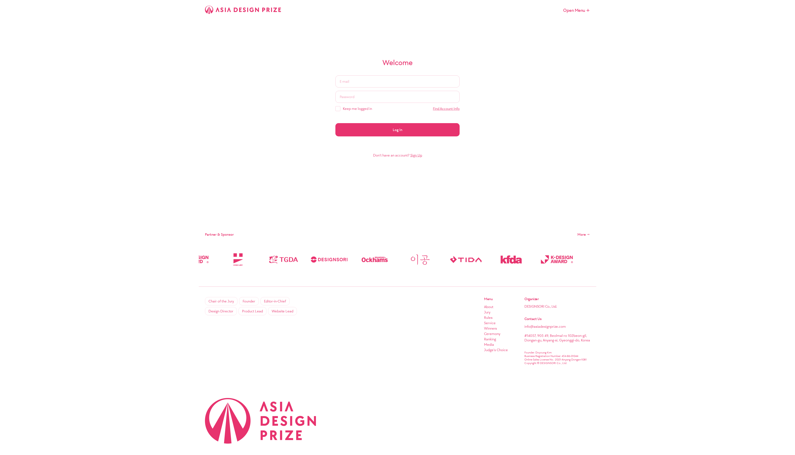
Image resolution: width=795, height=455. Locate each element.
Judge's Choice (496, 350)
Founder (249, 301)
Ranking (490, 339)
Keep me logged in (357, 108)
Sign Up (416, 155)
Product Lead (252, 311)
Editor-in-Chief (275, 301)
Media (489, 344)
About (488, 307)
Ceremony (492, 333)
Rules (488, 317)
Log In (397, 129)
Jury (487, 312)
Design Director (220, 311)
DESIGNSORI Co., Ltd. (540, 306)
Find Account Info (446, 108)
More (581, 234)
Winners (490, 328)
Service (490, 323)
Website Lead (282, 311)
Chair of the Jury (221, 301)
